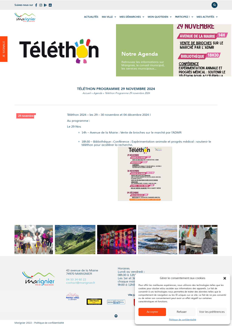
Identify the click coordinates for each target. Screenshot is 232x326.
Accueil (86, 93)
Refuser (182, 312)
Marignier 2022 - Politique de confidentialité (39, 322)
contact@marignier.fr (80, 283)
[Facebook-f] (36, 5)
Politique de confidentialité (182, 319)
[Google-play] (45, 5)
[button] (225, 278)
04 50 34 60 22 (76, 279)
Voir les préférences (212, 312)
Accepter (152, 312)
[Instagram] (40, 5)
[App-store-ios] (50, 5)
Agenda (97, 93)
